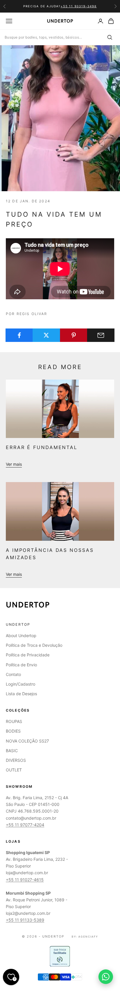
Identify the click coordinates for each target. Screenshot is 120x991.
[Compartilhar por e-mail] (100, 335)
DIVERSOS (16, 760)
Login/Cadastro (20, 683)
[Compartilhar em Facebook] (19, 335)
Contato (13, 674)
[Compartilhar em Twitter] (46, 335)
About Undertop (21, 635)
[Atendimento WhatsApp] (105, 976)
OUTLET (14, 769)
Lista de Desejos (21, 693)
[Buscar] (109, 37)
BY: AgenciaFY (85, 936)
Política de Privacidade (28, 654)
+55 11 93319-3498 (79, 6)
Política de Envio (21, 664)
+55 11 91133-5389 (25, 919)
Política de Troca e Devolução (34, 645)
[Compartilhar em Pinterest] (73, 335)
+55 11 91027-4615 (25, 879)
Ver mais (14, 464)
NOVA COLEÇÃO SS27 (27, 740)
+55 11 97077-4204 (25, 824)
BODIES (13, 731)
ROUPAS (14, 721)
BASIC (12, 750)
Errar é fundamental (41, 447)
